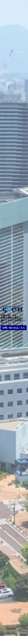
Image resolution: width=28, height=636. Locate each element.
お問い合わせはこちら (13, 327)
